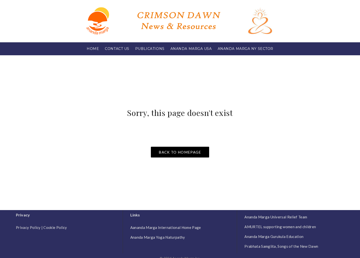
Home (93, 48)
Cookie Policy (55, 227)
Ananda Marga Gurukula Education (273, 236)
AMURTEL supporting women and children (280, 226)
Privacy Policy (28, 227)
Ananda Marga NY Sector (245, 48)
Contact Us (117, 48)
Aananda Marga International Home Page (165, 227)
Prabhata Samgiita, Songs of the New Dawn (281, 246)
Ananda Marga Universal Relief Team (275, 217)
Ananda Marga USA (191, 48)
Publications (150, 48)
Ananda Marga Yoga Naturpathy (157, 237)
